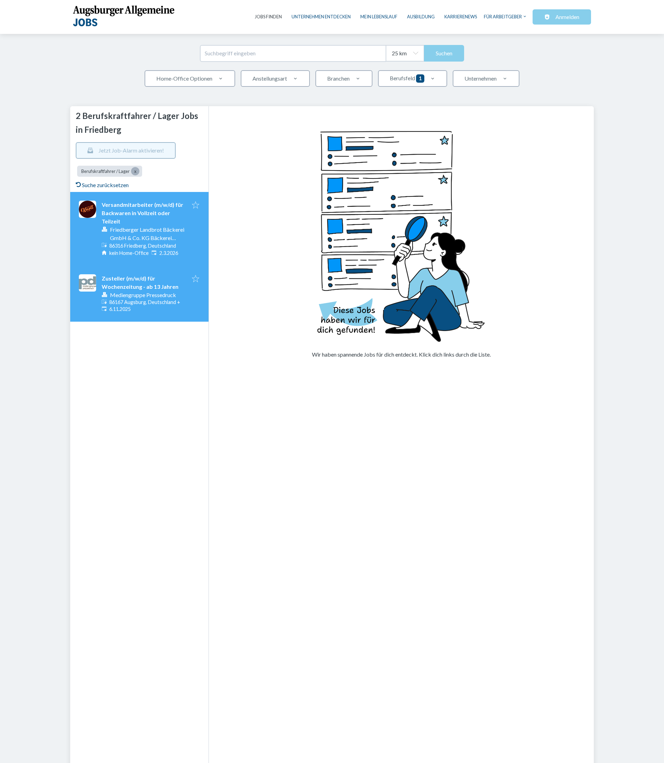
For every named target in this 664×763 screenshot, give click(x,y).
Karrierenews (460, 16)
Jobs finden (268, 16)
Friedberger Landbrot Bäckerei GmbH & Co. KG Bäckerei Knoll (147, 237)
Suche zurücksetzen (105, 185)
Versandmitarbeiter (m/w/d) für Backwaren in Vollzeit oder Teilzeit (142, 212)
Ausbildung (421, 16)
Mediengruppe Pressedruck (143, 295)
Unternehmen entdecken (321, 16)
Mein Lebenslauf (378, 16)
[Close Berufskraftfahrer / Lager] (135, 171)
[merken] (195, 205)
